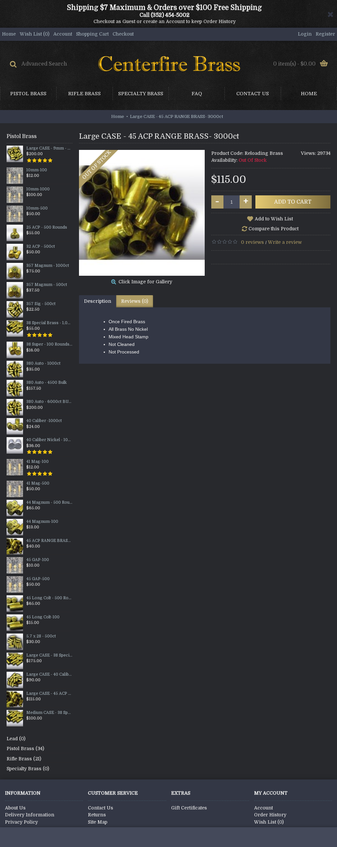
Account (263, 807)
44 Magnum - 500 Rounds (49, 502)
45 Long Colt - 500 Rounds (49, 598)
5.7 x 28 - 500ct (41, 636)
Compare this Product (273, 228)
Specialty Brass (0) (28, 768)
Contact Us (100, 807)
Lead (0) (16, 738)
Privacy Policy (21, 822)
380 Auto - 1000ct (43, 363)
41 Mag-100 (37, 462)
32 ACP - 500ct (40, 246)
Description (97, 301)
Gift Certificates (189, 807)
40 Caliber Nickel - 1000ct (49, 440)
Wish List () (269, 822)
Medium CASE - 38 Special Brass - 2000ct (49, 713)
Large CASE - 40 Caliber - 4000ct (49, 674)
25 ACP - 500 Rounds (46, 227)
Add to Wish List (274, 218)
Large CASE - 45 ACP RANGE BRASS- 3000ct (49, 694)
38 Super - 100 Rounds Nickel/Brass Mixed (49, 344)
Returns (97, 814)
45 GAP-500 (38, 579)
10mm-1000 (38, 189)
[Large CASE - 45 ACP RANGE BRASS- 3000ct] (142, 213)
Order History (270, 814)
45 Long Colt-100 (43, 617)
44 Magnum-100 (42, 522)
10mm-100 (36, 170)
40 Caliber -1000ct (44, 421)
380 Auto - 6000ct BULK (49, 402)
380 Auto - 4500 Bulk (46, 383)
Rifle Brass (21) (24, 758)
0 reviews (252, 242)
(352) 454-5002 (170, 15)
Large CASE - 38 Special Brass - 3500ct (49, 655)
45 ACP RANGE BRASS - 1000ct (49, 541)
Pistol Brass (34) (25, 748)
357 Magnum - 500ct (46, 285)
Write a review (285, 242)
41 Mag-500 (37, 483)
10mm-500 (37, 208)
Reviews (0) (134, 301)
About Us (15, 807)
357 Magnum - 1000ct (47, 266)
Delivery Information (29, 814)
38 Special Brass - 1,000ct (49, 323)
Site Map (97, 822)
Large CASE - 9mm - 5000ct (49, 148)
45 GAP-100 (37, 560)
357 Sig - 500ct (41, 304)
